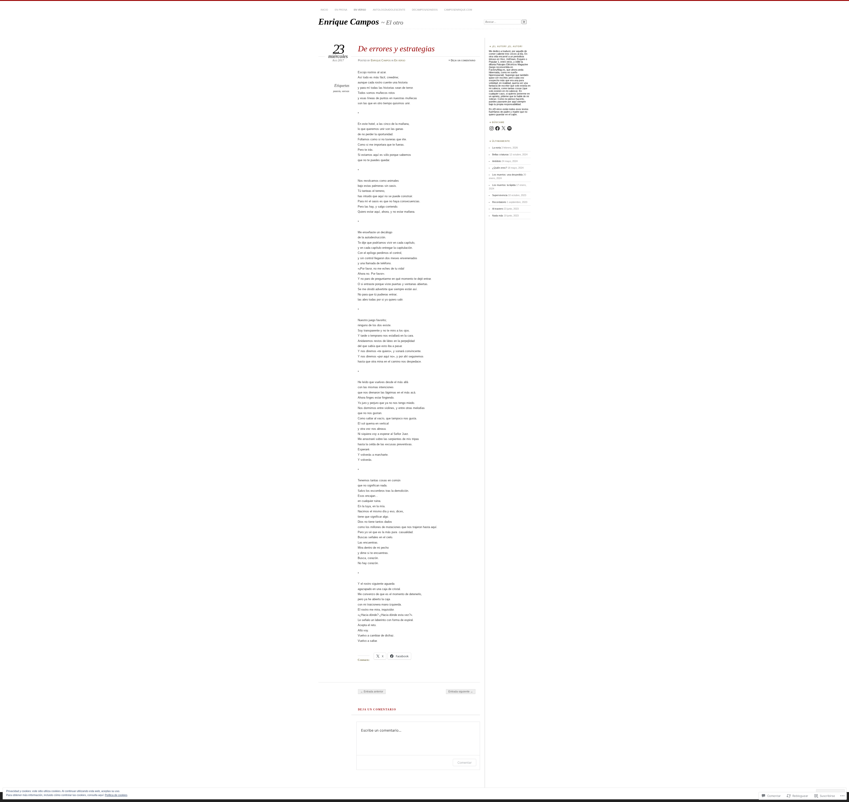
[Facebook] (497, 128)
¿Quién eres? (499, 167)
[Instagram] (491, 128)
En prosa (341, 9)
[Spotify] (509, 128)
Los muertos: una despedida (507, 174)
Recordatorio (499, 202)
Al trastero (497, 208)
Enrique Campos (349, 21)
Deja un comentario (463, 60)
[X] (503, 128)
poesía (336, 91)
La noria (496, 147)
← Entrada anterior (371, 691)
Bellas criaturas (500, 154)
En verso (360, 9)
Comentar (464, 762)
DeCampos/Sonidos (425, 9)
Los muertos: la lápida (504, 185)
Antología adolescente (389, 9)
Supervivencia (499, 195)
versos (345, 91)
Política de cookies (116, 795)
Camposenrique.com (458, 9)
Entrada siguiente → (460, 691)
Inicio (324, 9)
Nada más (497, 215)
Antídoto (496, 161)
